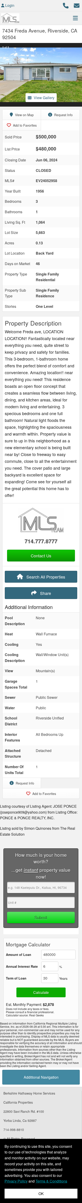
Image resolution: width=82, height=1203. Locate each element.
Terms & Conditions (51, 1181)
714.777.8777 (41, 541)
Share (45, 593)
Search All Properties (45, 577)
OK (41, 1193)
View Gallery (44, 97)
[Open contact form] (76, 5)
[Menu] (75, 18)
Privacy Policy (16, 1181)
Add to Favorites (24, 125)
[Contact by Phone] (66, 5)
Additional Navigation (41, 1077)
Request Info (63, 115)
